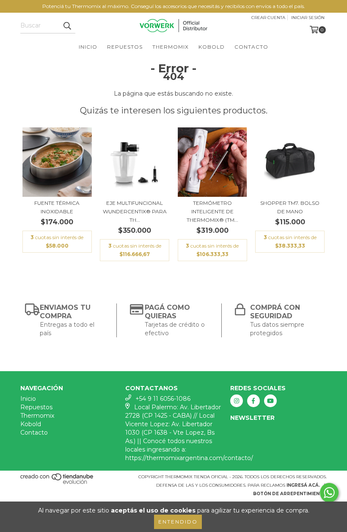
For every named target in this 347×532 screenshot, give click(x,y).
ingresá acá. (303, 485)
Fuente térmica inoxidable (57, 207)
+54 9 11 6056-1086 (162, 398)
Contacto (251, 47)
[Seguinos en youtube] (270, 400)
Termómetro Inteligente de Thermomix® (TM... (212, 211)
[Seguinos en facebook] (253, 400)
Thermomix (170, 47)
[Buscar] (66, 25)
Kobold (211, 47)
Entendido (178, 521)
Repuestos (125, 47)
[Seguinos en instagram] (236, 400)
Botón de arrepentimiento (290, 493)
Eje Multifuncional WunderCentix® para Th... (135, 211)
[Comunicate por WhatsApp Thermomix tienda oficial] (329, 492)
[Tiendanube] (57, 482)
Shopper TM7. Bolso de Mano (289, 207)
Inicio (88, 47)
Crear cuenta (268, 17)
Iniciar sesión (308, 17)
